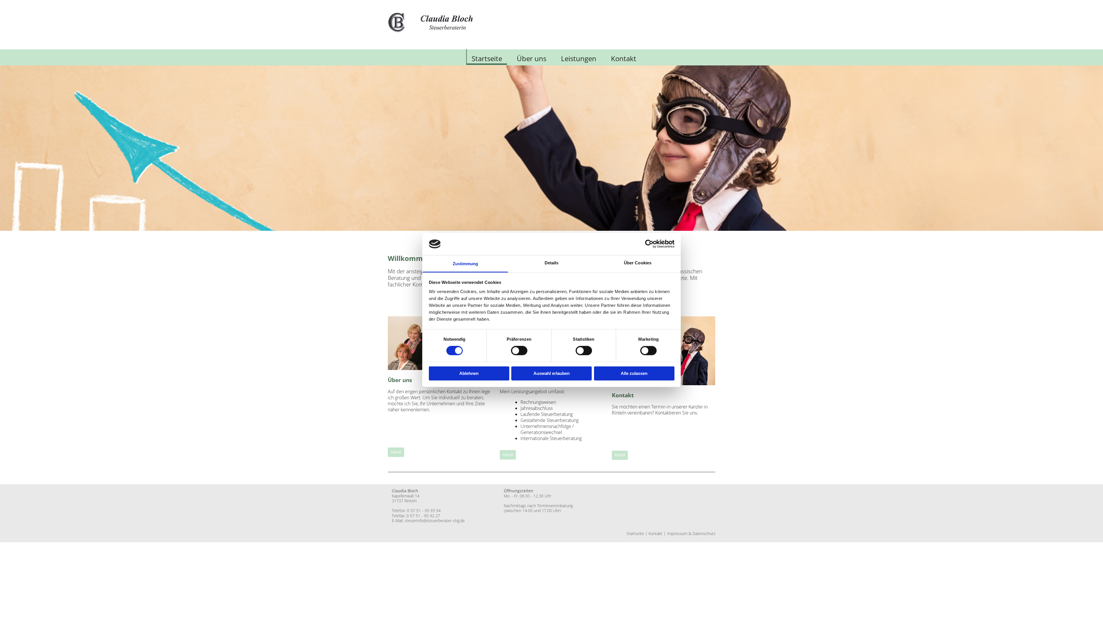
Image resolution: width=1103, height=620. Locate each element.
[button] (396, 452)
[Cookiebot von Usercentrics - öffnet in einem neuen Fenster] (649, 244)
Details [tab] (552, 262)
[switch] (519, 350)
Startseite (487, 58)
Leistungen (578, 58)
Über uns (531, 58)
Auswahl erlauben (551, 373)
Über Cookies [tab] (637, 262)
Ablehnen (469, 373)
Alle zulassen (634, 373)
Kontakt (623, 58)
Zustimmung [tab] (465, 263)
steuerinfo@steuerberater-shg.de (435, 520)
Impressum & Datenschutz (691, 533)
